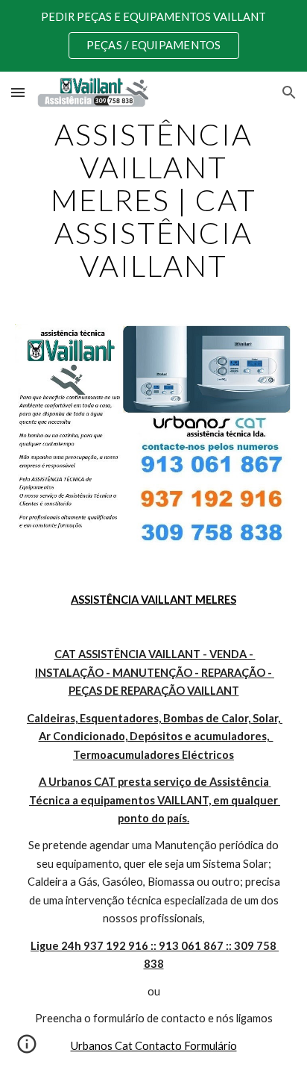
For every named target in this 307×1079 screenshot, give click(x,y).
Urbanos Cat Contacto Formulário (154, 1045)
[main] (153, 200)
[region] (153, 36)
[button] (18, 92)
